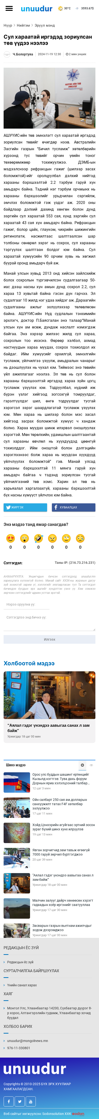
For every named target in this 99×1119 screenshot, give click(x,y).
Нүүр (8, 25)
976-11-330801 (18, 1048)
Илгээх (49, 639)
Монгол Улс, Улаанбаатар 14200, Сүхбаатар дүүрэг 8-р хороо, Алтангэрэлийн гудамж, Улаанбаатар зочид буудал (49, 1013)
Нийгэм (23, 25)
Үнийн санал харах (22, 985)
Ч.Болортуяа (23, 54)
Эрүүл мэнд (45, 25)
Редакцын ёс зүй (20, 962)
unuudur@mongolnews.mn (27, 1041)
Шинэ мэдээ (15, 765)
